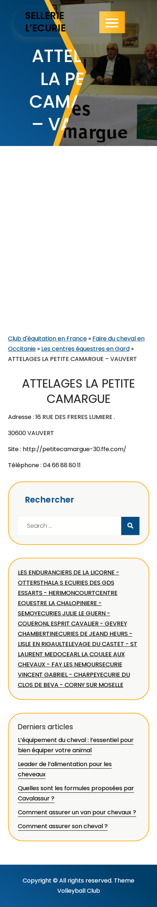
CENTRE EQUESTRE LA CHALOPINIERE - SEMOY (68, 603)
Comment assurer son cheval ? (63, 826)
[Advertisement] (78, 251)
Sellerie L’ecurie (45, 22)
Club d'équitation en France (47, 338)
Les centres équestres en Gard (85, 349)
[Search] (130, 526)
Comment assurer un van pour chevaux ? (77, 812)
